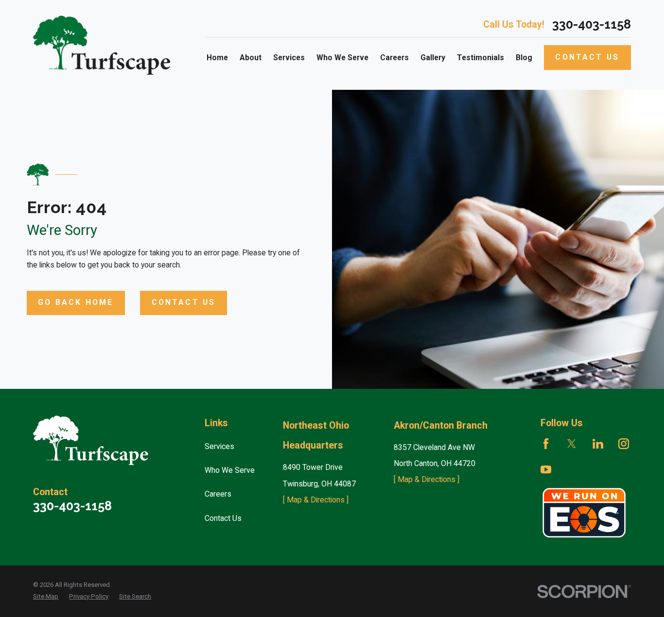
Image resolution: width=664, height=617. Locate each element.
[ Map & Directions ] (316, 499)
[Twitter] (571, 443)
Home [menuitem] (217, 57)
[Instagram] (623, 443)
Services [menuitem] (289, 57)
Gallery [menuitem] (432, 57)
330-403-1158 (591, 24)
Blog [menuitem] (524, 57)
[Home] (104, 45)
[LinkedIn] (598, 443)
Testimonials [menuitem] (480, 57)
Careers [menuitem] (394, 57)
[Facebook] (546, 443)
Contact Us (587, 57)
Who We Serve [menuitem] (342, 57)
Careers (218, 494)
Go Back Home (75, 302)
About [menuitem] (251, 57)
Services (219, 446)
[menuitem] (45, 596)
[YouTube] (546, 469)
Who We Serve (230, 470)
